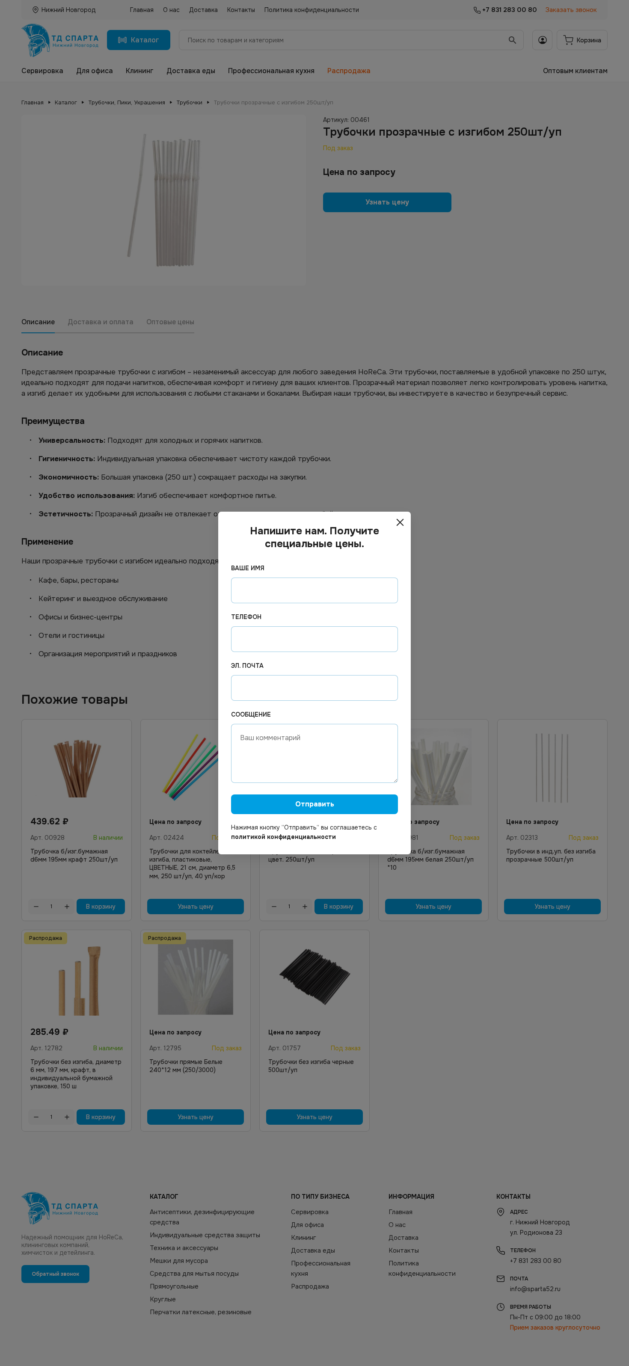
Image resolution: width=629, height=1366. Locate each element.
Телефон (246, 617)
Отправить (314, 804)
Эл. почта (247, 666)
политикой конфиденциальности (283, 837)
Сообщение (251, 714)
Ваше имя (247, 568)
